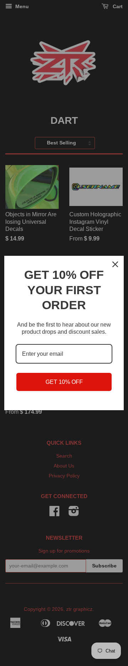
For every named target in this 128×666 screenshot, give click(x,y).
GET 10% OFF (64, 382)
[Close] (115, 264)
